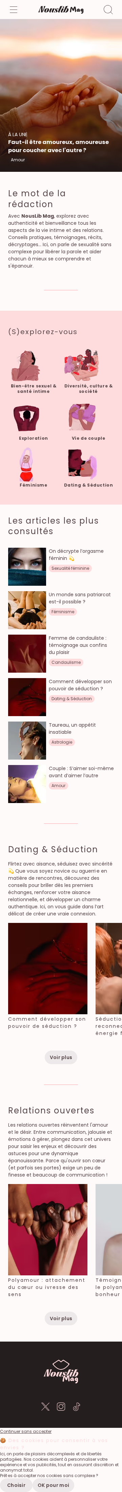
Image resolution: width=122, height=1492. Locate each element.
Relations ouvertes (51, 1110)
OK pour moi (53, 1485)
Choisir (16, 1485)
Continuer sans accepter (26, 1431)
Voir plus (61, 1057)
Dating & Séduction (53, 849)
